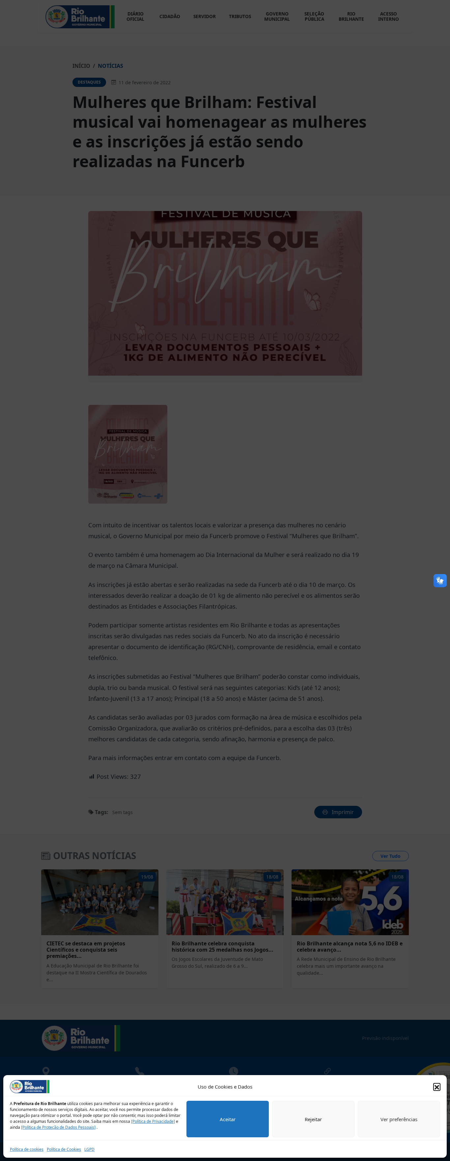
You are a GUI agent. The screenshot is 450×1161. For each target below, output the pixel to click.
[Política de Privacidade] (153, 1121)
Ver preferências (398, 1119)
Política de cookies (26, 1149)
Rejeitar (313, 1119)
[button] (437, 1086)
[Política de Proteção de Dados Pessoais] (58, 1127)
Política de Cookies (64, 1149)
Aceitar (228, 1119)
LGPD (89, 1149)
